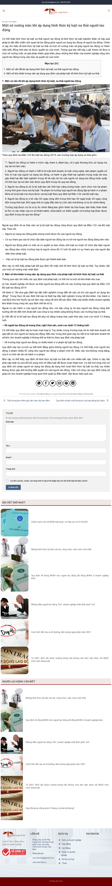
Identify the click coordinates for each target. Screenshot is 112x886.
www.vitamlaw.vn (39, 862)
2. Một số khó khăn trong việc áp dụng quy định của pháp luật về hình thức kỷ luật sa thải (51, 73)
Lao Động (66, 848)
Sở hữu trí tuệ (68, 859)
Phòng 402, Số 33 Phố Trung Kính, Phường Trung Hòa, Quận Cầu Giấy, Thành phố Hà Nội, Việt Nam (43, 844)
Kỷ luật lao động (9, 22)
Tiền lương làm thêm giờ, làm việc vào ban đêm (28, 400)
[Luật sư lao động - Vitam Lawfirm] (56, 10)
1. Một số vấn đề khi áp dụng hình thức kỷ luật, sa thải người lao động (41, 69)
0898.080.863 (38, 853)
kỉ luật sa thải (88, 394)
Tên (8, 446)
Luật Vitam (92, 49)
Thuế (64, 863)
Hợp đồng (66, 844)
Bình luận (10, 422)
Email (9, 457)
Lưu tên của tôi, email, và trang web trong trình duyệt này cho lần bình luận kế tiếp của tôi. (49, 481)
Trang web (10, 469)
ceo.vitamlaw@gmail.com (43, 858)
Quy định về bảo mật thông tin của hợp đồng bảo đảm (80, 400)
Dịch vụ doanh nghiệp (71, 840)
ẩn (56, 63)
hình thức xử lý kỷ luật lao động (70, 394)
